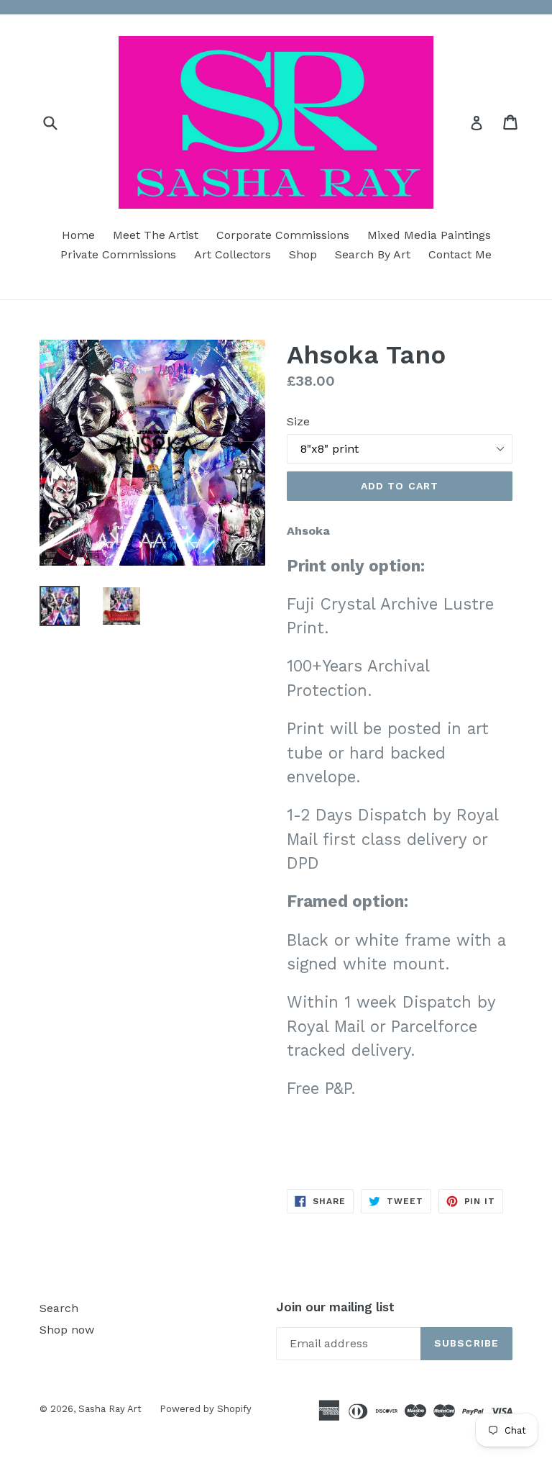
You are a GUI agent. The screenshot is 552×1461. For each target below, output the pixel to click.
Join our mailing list (335, 1307)
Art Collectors (232, 254)
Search (59, 1308)
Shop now (67, 1329)
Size (298, 421)
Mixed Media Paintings (429, 235)
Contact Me (460, 254)
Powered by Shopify (206, 1408)
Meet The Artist (155, 235)
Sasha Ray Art (110, 1408)
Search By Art (372, 254)
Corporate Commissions (282, 235)
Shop (303, 254)
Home (78, 235)
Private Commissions (118, 254)
